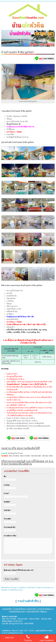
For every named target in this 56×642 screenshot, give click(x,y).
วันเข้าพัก (7, 510)
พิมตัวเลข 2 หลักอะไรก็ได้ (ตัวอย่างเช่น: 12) (19, 570)
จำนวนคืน (8, 519)
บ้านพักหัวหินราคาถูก (15, 590)
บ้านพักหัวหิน (7, 609)
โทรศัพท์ (7, 502)
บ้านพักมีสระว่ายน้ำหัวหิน (26, 588)
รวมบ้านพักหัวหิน (28, 601)
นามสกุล (7, 485)
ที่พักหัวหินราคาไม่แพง (9, 588)
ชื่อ (5, 476)
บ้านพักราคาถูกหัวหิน (42, 588)
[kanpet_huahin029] (8, 280)
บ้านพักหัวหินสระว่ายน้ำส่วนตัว (24, 609)
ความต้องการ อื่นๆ (10, 536)
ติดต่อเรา (44, 611)
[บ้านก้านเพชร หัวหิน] (8, 160)
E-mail (7, 493)
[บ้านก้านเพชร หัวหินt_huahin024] (48, 229)
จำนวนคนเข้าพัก (10, 527)
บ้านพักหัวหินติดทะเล (45, 609)
